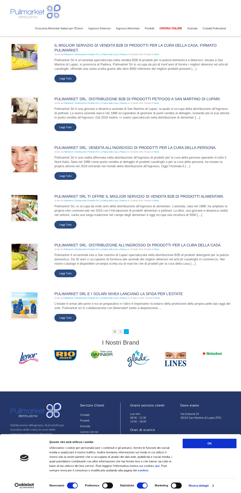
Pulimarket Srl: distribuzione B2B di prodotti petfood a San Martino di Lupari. (137, 99)
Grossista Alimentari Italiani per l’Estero (59, 28)
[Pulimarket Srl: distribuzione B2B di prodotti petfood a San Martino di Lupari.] (24, 110)
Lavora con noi (89, 431)
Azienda (192, 28)
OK (209, 443)
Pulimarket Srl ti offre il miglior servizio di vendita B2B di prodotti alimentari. (139, 196)
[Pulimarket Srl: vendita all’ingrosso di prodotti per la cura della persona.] (24, 159)
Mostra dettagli (199, 485)
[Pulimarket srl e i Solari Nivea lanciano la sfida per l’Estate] (24, 305)
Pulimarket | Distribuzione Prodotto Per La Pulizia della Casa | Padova (95, 54)
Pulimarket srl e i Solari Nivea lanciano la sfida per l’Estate (118, 294)
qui (157, 465)
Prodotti (149, 28)
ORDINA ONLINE (170, 28)
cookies (143, 470)
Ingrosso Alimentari (128, 28)
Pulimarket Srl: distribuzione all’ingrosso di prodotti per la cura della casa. (138, 245)
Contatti (84, 414)
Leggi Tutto (65, 78)
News (156, 54)
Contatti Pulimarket (214, 28)
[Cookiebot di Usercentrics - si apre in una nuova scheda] (24, 485)
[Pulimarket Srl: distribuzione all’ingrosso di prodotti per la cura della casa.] (24, 256)
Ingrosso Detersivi (99, 28)
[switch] (107, 485)
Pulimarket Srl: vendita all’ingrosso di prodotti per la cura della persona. (135, 148)
